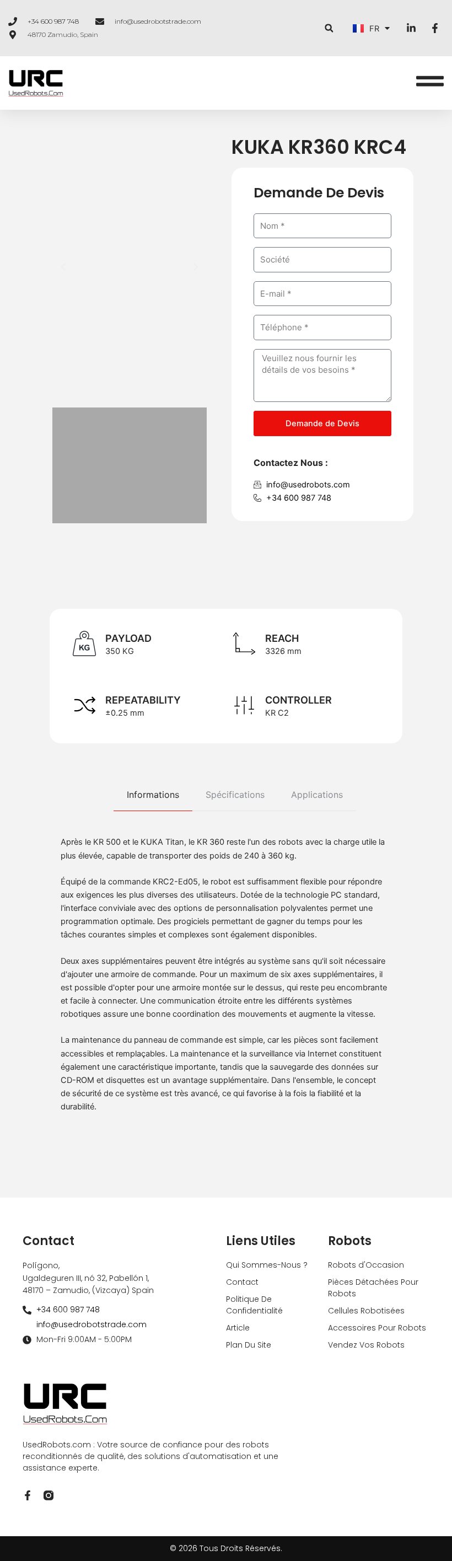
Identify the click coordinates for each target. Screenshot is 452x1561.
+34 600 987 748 (53, 21)
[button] (328, 28)
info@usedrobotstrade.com (158, 21)
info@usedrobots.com (308, 485)
